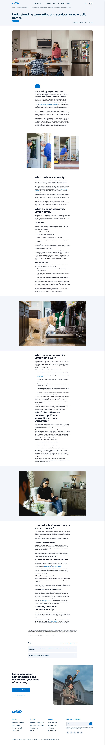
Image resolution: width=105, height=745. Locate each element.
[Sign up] (72, 380)
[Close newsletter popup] (76, 359)
